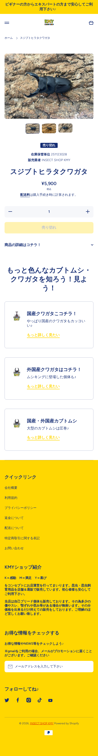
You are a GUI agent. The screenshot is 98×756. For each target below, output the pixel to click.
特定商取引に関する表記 (22, 538)
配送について (14, 528)
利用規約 (11, 498)
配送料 (25, 195)
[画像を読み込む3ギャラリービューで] (65, 128)
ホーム (9, 37)
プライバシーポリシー (20, 508)
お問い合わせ (14, 548)
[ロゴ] (49, 23)
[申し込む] (87, 666)
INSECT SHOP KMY (42, 723)
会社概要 (11, 488)
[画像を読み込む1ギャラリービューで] (33, 128)
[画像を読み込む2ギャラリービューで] (49, 128)
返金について (14, 518)
